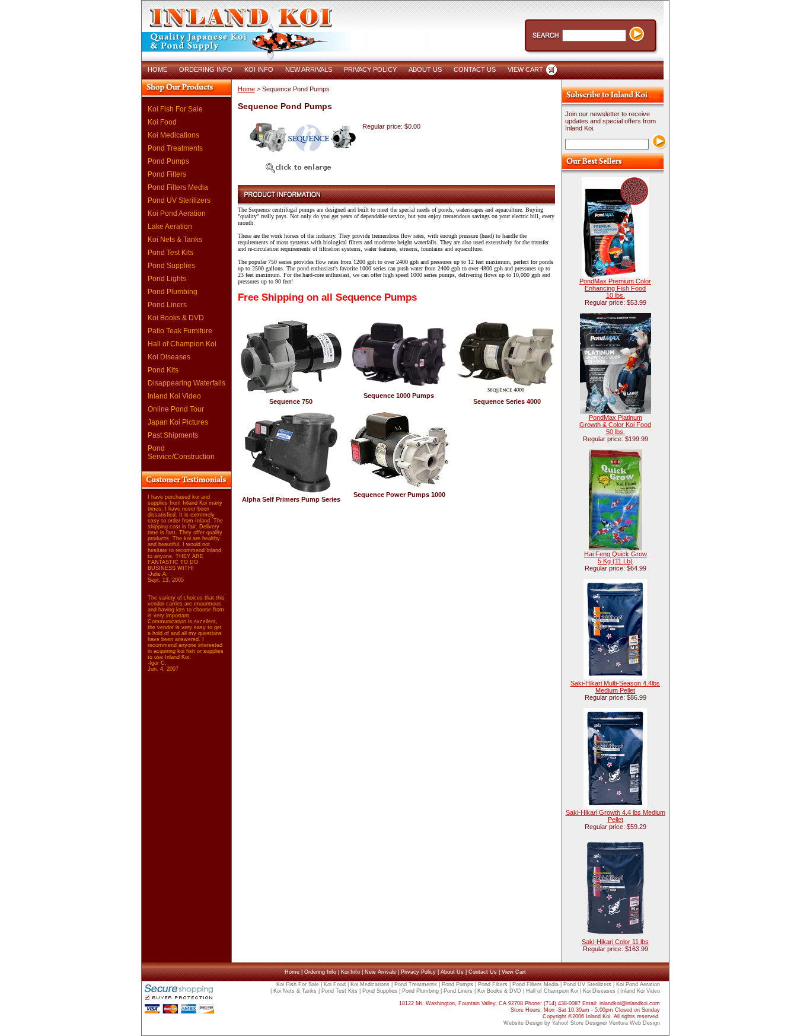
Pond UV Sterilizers (179, 200)
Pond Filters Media (178, 187)
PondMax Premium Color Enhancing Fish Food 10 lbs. (615, 288)
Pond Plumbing (172, 292)
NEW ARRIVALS (308, 69)
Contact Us (482, 972)
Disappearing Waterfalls (186, 383)
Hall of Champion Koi (182, 344)
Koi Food (162, 122)
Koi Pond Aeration (177, 213)
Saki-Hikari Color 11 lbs (615, 941)
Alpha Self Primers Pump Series (291, 499)
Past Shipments (173, 435)
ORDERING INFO (205, 69)
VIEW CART (525, 69)
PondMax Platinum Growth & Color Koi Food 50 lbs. (615, 424)
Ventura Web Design (634, 1023)
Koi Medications (173, 135)
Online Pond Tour (176, 409)
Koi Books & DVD (176, 318)
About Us (452, 972)
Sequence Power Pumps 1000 (399, 494)
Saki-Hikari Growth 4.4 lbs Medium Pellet (615, 816)
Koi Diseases (169, 357)
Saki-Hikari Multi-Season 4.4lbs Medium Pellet (615, 687)
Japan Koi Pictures (178, 422)
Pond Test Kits (170, 252)
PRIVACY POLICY (370, 69)
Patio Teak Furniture (180, 331)
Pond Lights (167, 279)
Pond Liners (167, 305)
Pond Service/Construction (181, 452)
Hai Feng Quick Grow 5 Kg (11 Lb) (615, 557)
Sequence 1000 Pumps (398, 395)
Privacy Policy (418, 972)
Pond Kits (163, 370)
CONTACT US (475, 69)
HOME (157, 69)
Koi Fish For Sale (175, 109)
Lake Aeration (170, 226)
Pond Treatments (175, 148)
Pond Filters (167, 174)
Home (246, 89)
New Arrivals (380, 972)
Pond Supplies (171, 266)
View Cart (514, 972)
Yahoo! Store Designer (579, 1023)
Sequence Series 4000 (507, 401)
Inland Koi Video (174, 396)
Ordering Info (320, 972)
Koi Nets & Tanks (175, 239)
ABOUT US (425, 69)
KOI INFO (258, 69)
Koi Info (350, 972)
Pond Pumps (168, 161)
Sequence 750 (290, 401)
